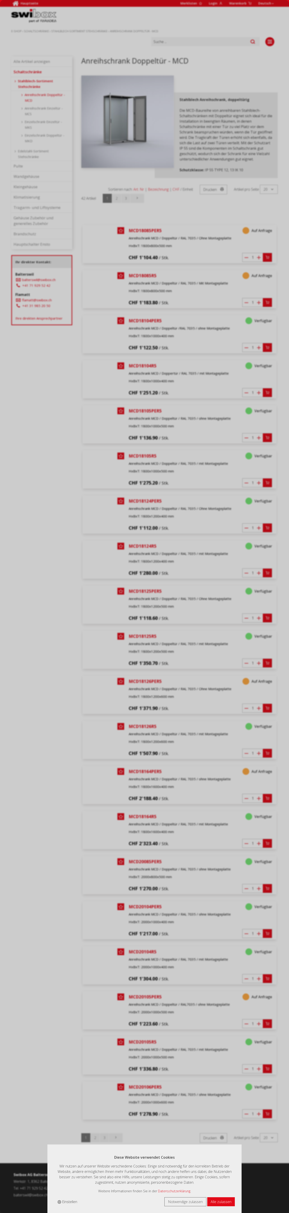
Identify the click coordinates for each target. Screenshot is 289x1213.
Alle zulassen (221, 1201)
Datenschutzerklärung (174, 1191)
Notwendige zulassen (185, 1201)
